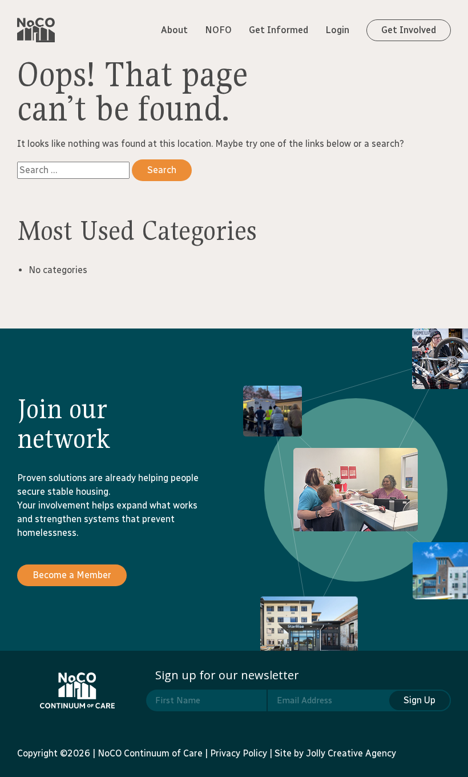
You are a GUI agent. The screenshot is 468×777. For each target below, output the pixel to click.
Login (337, 30)
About (174, 30)
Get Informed (278, 30)
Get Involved (408, 30)
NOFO (218, 30)
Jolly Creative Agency (351, 753)
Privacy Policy (238, 753)
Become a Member (72, 575)
